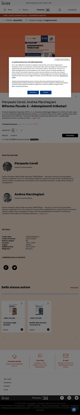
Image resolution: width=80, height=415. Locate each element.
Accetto (45, 92)
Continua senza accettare (62, 59)
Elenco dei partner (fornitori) (20, 86)
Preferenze (33, 92)
